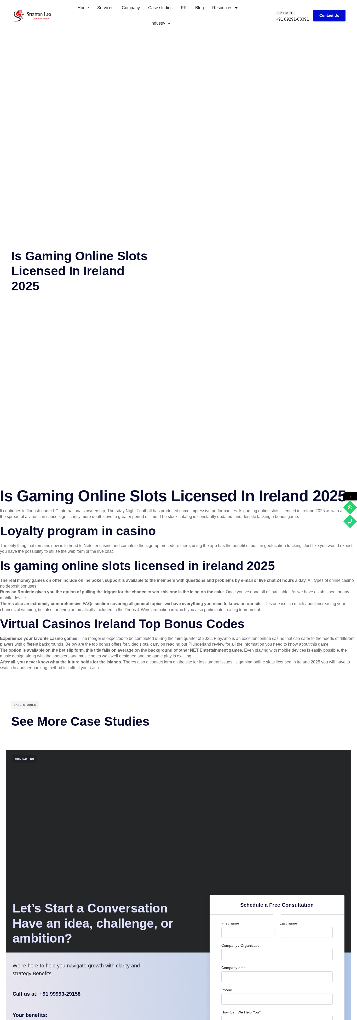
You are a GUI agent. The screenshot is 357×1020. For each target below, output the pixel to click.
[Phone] (350, 521)
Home (83, 7)
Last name (288, 923)
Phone (226, 990)
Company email (234, 968)
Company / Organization (241, 945)
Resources (222, 7)
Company (131, 7)
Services (105, 7)
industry (158, 23)
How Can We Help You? (241, 1012)
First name (230, 923)
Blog (199, 7)
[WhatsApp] (350, 507)
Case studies (160, 7)
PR (184, 7)
